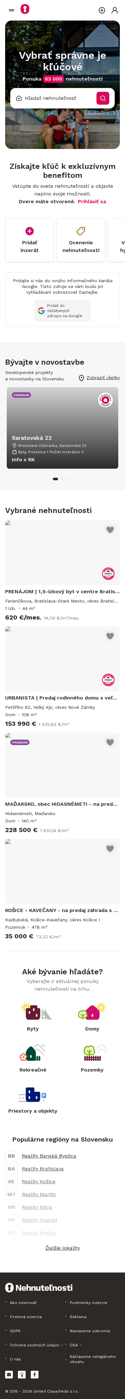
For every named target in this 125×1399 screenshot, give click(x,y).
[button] (62, 1248)
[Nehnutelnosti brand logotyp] (11, 10)
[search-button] (102, 98)
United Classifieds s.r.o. (56, 1391)
